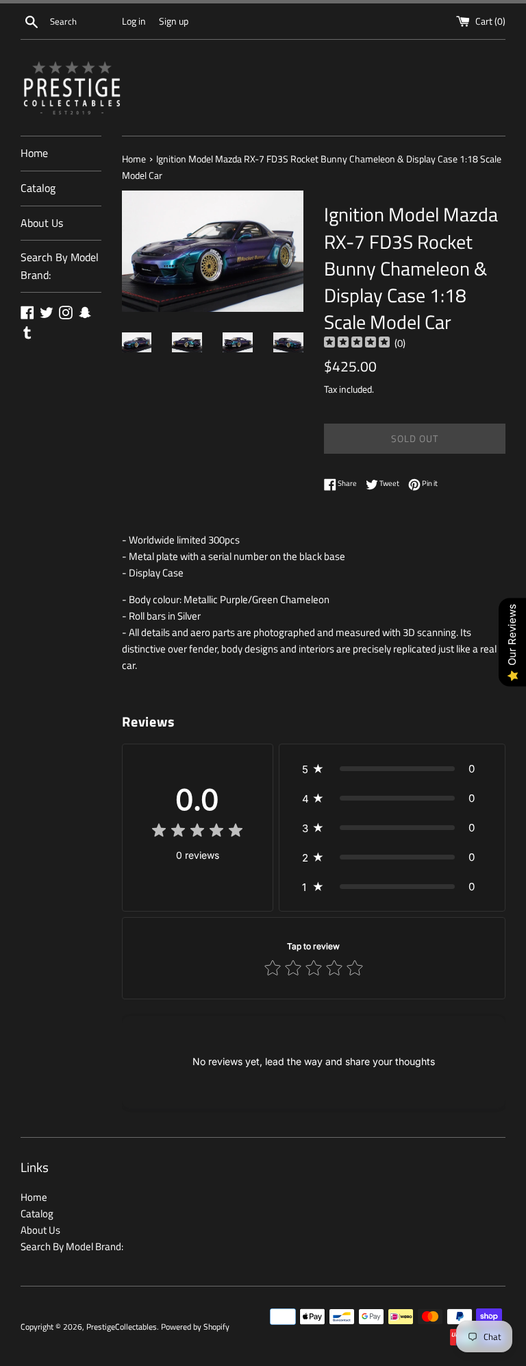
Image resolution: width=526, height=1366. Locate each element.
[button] (392, 768)
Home (34, 153)
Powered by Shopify (195, 1326)
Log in (134, 21)
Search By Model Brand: (60, 266)
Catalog (38, 188)
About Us (42, 223)
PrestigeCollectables (121, 1326)
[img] (357, 344)
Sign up (173, 21)
